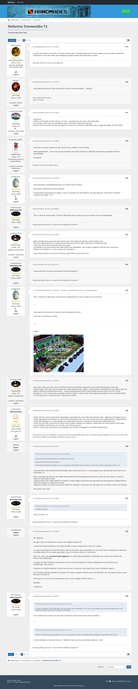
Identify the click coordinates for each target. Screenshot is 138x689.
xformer (16, 409)
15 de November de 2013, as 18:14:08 (46, 498)
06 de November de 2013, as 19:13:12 (46, 82)
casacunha (17, 233)
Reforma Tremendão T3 (27, 26)
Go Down (12, 40)
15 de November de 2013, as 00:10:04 (46, 446)
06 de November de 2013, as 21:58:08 (46, 141)
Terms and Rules (117, 681)
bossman (16, 207)
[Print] (128, 40)
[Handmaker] (16, 199)
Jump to (100, 667)
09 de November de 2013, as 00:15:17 (46, 265)
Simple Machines (24, 682)
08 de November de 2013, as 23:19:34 (46, 235)
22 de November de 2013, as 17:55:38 (46, 531)
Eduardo (17, 45)
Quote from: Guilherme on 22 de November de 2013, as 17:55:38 (54, 604)
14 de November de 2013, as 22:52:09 (46, 410)
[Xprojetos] (16, 436)
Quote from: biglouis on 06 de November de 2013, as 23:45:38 (53, 454)
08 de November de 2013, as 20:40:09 (46, 209)
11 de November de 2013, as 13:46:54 (46, 290)
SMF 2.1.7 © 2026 (13, 682)
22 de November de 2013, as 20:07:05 (46, 596)
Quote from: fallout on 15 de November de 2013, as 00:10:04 (53, 506)
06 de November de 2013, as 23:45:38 (46, 178)
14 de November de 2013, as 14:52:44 (46, 381)
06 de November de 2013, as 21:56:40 (46, 113)
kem (17, 80)
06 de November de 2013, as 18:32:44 (46, 47)
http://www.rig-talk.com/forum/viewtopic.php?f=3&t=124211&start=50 (61, 253)
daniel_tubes (17, 139)
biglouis (16, 176)
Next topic (23, 33)
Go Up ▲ (128, 681)
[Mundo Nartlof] (16, 72)
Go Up (11, 654)
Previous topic (13, 33)
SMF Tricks (17, 680)
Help (107, 681)
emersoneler (17, 111)
